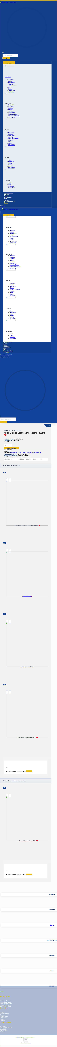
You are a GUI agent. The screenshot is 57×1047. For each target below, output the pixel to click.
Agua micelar (13, 452)
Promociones (3, 1017)
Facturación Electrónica (6, 1027)
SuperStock (3, 1029)
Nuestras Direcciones (5, 1006)
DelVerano (2, 1032)
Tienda (1, 1019)
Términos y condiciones (6, 1003)
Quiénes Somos (4, 1016)
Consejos (2, 1020)
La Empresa (3, 1026)
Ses (8, 451)
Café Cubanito (3, 1030)
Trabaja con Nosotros (5, 1005)
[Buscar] (6, 58)
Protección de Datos (5, 1002)
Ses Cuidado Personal (35, 452)
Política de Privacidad (5, 1001)
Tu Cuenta (2, 1012)
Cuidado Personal (21, 452)
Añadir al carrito (11, 448)
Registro (2, 1015)
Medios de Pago (4, 1013)
